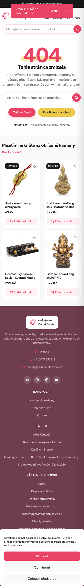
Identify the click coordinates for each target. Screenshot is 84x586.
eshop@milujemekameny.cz (44, 3)
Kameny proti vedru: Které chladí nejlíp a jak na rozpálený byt (42, 457)
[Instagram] (37, 380)
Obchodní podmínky (42, 498)
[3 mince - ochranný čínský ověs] (21, 179)
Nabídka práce (42, 408)
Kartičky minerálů (42, 449)
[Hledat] (77, 29)
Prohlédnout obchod (57, 112)
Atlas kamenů (38, 124)
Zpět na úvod (21, 112)
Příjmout (42, 556)
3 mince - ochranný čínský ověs (18, 205)
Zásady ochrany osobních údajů (42, 513)
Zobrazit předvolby (42, 578)
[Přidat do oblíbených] (34, 166)
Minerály (65, 124)
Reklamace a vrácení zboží (42, 506)
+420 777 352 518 (44, 359)
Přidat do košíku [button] (23, 221)
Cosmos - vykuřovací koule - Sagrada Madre (20, 275)
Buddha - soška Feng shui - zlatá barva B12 (60, 205)
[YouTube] (57, 380)
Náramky (52, 124)
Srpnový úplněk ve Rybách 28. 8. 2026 (42, 464)
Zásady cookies (42, 521)
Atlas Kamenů (42, 434)
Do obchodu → (12, 152)
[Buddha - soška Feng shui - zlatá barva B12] (63, 179)
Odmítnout (42, 567)
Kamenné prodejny (42, 400)
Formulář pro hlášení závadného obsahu (42, 528)
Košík (41, 483)
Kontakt (42, 415)
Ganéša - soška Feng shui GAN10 (60, 275)
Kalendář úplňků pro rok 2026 (42, 442)
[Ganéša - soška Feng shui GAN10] (63, 250)
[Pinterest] (47, 380)
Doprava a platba (42, 491)
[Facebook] (27, 380)
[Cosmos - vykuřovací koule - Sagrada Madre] (21, 250)
